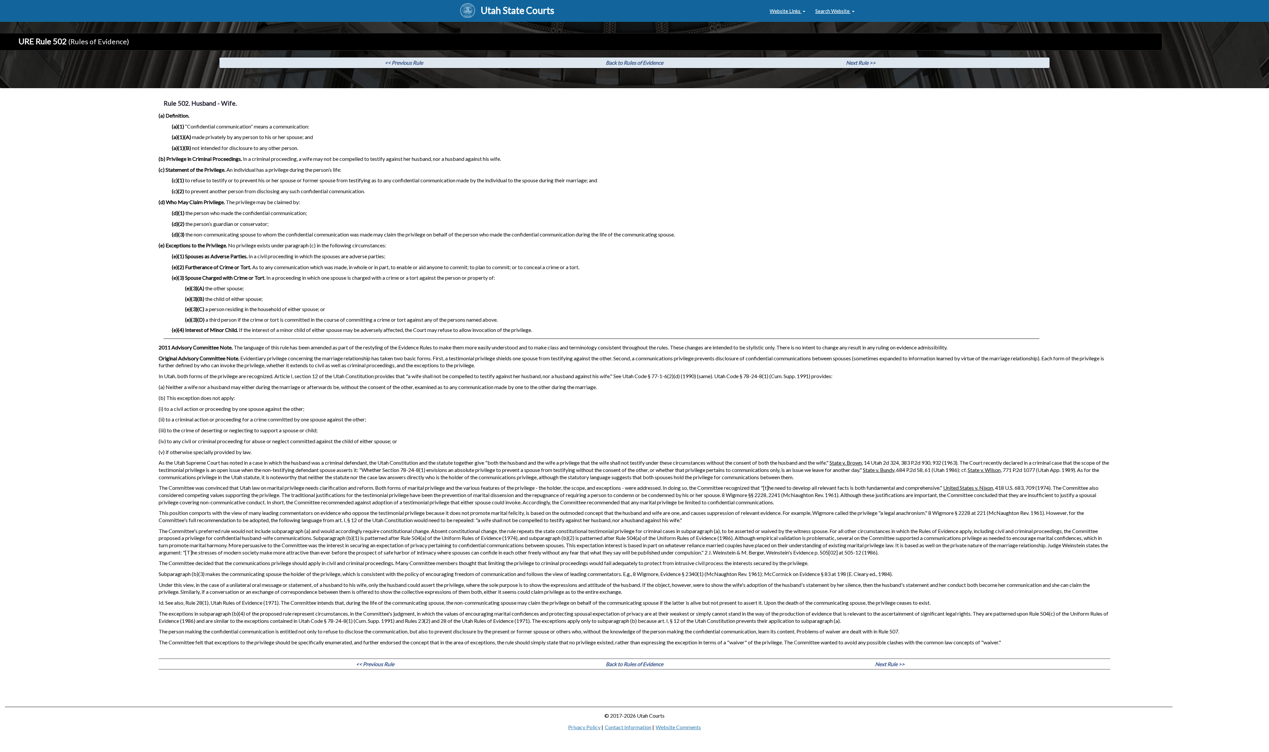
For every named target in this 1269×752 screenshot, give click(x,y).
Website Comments (678, 727)
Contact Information (628, 727)
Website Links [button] (785, 11)
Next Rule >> (860, 62)
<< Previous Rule (404, 62)
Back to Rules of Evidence (634, 62)
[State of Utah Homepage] (467, 11)
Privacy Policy (584, 727)
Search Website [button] (833, 11)
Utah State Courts (517, 10)
